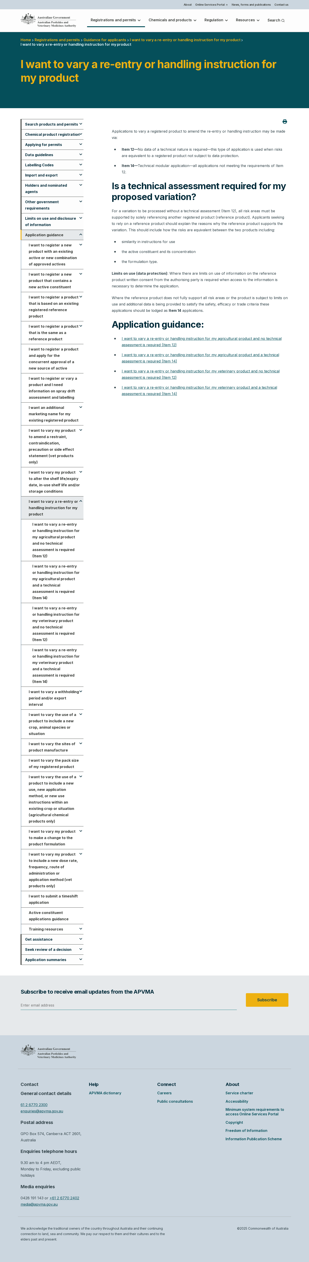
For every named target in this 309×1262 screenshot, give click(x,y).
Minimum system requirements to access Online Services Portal (255, 1111)
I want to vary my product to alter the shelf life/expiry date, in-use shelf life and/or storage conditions (54, 482)
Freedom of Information (246, 1130)
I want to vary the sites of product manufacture (52, 747)
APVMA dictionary (105, 1093)
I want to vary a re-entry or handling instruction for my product (53, 507)
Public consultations (175, 1101)
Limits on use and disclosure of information (50, 221)
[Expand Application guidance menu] (80, 232)
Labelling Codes (39, 165)
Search (274, 20)
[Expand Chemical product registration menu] (80, 132)
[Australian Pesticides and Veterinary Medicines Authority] (48, 20)
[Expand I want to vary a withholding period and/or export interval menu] (80, 689)
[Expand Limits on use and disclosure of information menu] (80, 216)
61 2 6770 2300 (34, 1104)
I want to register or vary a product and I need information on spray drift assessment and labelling (53, 388)
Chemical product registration (52, 134)
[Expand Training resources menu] (80, 926)
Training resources (46, 929)
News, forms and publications (251, 4)
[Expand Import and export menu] (80, 172)
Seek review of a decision (48, 949)
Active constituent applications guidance (49, 915)
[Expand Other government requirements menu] (80, 199)
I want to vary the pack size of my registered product (54, 763)
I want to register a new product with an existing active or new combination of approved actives (53, 254)
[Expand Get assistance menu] (80, 937)
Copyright (234, 1122)
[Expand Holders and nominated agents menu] (80, 183)
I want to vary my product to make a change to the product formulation (52, 837)
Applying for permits (43, 144)
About (188, 4)
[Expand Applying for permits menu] (80, 142)
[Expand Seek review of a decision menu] (80, 947)
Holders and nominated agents (46, 188)
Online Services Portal (211, 5)
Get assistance (38, 939)
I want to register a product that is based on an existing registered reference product (53, 306)
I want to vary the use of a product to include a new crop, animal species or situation (52, 724)
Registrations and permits (114, 20)
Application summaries (45, 959)
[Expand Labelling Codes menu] (80, 162)
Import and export (41, 175)
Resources (246, 20)
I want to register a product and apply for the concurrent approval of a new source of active (53, 358)
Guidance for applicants (104, 40)
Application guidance (44, 235)
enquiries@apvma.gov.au (42, 1111)
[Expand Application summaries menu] (80, 957)
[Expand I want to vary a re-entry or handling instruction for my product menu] (80, 499)
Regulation (214, 20)
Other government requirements (42, 205)
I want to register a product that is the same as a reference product (53, 332)
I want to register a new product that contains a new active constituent (50, 280)
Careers (164, 1093)
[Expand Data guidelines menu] (80, 152)
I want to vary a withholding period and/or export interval (54, 698)
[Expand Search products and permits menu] (80, 121)
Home (26, 40)
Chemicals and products (171, 20)
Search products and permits (51, 124)
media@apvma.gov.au (39, 1204)
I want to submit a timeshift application (53, 899)
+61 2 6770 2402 (64, 1198)
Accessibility (237, 1101)
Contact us (281, 4)
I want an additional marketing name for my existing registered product (53, 413)
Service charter (239, 1093)
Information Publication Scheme (254, 1139)
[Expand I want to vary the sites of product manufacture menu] (80, 741)
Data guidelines (39, 155)
